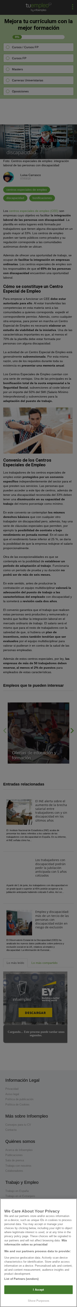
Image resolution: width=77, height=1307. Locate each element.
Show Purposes (38, 1300)
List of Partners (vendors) (21, 1278)
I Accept (38, 1289)
